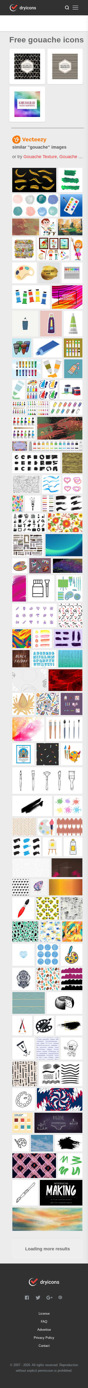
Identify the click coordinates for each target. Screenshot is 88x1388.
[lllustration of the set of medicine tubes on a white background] (66, 408)
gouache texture (40, 156)
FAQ (44, 1321)
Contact (44, 1346)
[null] (34, 180)
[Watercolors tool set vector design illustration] (71, 205)
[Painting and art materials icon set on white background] (19, 408)
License (44, 1313)
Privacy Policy (44, 1338)
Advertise (44, 1329)
